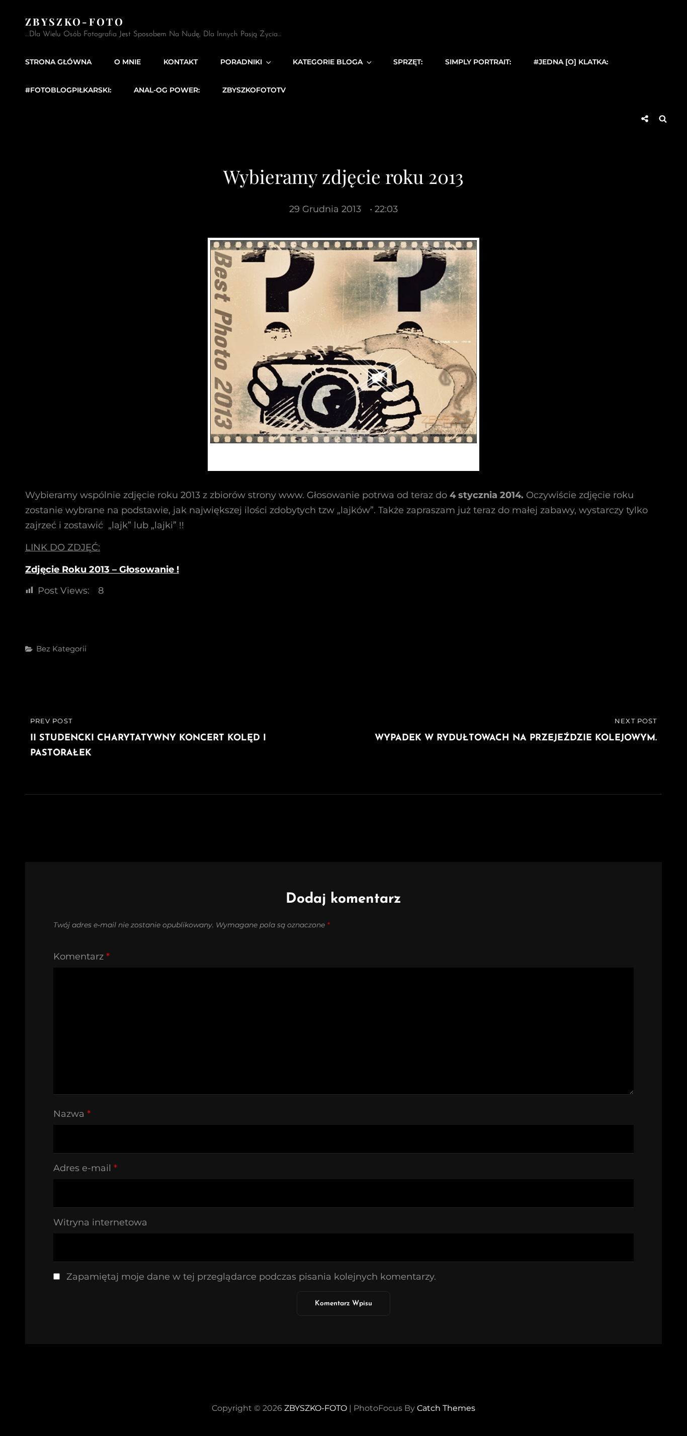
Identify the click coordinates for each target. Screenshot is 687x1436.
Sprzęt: (407, 61)
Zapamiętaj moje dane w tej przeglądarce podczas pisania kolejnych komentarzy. (251, 1276)
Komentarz (81, 956)
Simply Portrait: (478, 61)
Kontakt (180, 61)
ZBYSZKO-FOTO (74, 21)
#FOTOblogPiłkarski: (68, 89)
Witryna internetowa (100, 1222)
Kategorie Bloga (328, 61)
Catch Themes (446, 1408)
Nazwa (72, 1113)
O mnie (127, 61)
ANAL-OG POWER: (167, 89)
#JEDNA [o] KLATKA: (571, 61)
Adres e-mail (85, 1168)
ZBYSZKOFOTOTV (254, 89)
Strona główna (58, 61)
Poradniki (241, 61)
